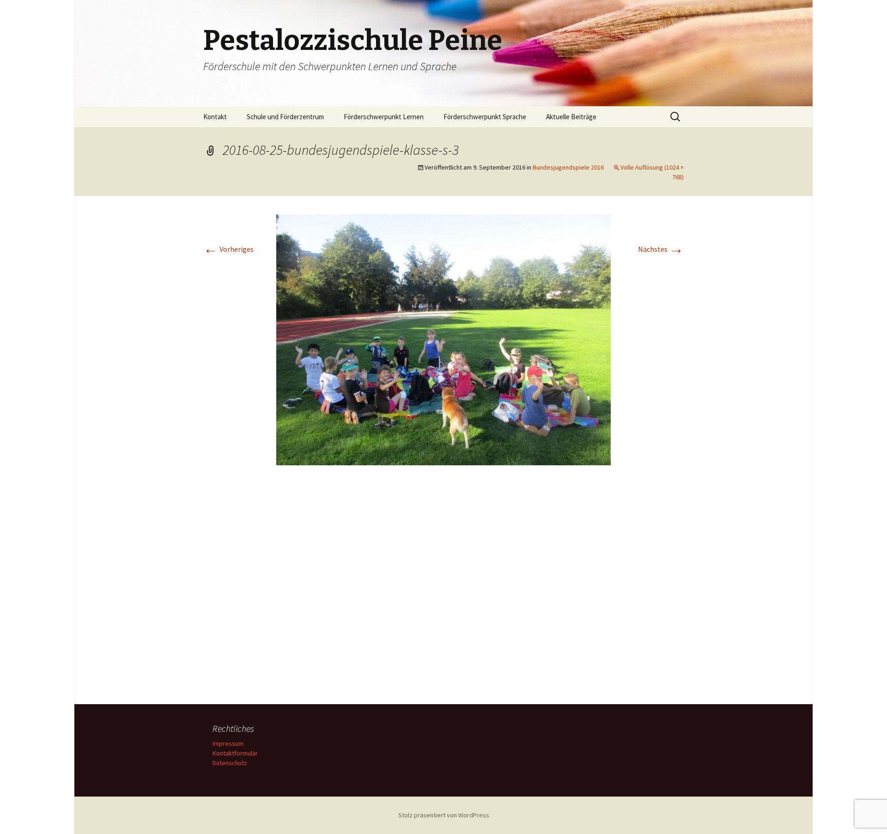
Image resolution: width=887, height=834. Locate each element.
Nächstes (661, 249)
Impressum (228, 743)
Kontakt (215, 116)
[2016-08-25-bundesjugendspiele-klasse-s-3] (443, 338)
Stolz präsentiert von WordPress (443, 815)
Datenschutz (230, 763)
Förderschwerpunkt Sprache (485, 116)
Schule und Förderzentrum (285, 116)
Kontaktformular (235, 753)
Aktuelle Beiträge (571, 116)
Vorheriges (228, 249)
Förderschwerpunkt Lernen (384, 116)
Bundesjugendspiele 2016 (568, 167)
